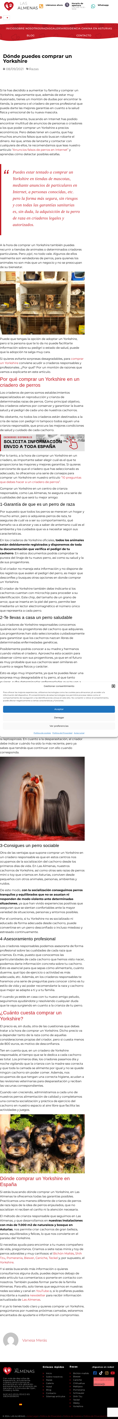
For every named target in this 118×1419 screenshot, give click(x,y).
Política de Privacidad (50, 1416)
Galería (57, 28)
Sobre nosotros (28, 28)
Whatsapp (103, 5)
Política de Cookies (72, 1416)
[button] (113, 686)
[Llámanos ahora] (41, 6)
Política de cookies (42, 733)
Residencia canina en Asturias (87, 28)
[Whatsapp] (93, 6)
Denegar (59, 717)
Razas (46, 28)
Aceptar (59, 709)
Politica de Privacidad (62, 733)
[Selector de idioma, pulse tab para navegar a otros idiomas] (6, 18)
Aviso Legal (79, 733)
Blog (31, 35)
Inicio (10, 28)
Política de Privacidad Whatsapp (99, 1416)
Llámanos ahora (54, 5)
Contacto (83, 35)
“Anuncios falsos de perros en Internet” (40, 150)
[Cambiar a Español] (21, 1404)
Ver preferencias (59, 725)
